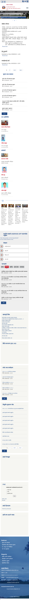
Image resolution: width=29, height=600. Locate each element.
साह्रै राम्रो (9, 489)
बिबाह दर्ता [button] (7, 255)
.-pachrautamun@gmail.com (12, 580)
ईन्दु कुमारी (4, 51)
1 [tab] (12, 20)
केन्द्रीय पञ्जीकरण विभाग (6, 320)
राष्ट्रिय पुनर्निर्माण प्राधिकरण (7, 330)
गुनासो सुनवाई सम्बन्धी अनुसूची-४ (7, 420)
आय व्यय (16, 267)
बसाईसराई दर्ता (5, 61)
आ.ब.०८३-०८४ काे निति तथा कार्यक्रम (9, 371)
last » (21, 70)
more (4, 113)
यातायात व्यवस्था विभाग (6, 321)
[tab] (14, 246)
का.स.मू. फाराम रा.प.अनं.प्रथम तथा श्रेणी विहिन (10, 444)
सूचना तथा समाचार (6, 542)
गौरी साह (3, 175)
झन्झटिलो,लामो (9, 493)
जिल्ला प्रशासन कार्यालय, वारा (7, 338)
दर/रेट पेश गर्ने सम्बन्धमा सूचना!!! (7, 377)
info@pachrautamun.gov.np (13, 582)
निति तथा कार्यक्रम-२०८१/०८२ (7, 387)
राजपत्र (22, 267)
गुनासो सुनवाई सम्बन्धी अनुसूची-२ (7, 428)
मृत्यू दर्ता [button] (6, 250)
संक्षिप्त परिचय (5, 24)
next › (14, 70)
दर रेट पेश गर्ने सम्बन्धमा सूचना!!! (20, 11)
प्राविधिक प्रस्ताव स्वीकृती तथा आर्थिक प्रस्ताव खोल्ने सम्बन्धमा (14, 271)
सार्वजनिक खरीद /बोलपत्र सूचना (8, 544)
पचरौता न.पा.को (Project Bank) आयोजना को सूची (12, 297)
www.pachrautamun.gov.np (12, 577)
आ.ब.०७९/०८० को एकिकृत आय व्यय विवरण (9, 393)
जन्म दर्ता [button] (6, 259)
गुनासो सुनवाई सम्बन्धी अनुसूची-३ (7, 424)
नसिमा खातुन (4, 143)
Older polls (4, 498)
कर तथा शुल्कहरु (5, 549)
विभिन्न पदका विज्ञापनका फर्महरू (7, 432)
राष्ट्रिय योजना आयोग (5, 326)
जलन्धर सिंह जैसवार (5, 127)
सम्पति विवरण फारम (5, 436)
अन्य (3, 302)
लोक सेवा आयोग (4, 323)
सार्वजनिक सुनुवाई (5, 560)
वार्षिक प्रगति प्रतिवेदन (6, 556)
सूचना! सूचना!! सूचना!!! (7, 108)
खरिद (11, 267)
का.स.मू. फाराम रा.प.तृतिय (6, 440)
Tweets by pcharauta (6, 508)
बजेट (2, 267)
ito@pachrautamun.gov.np (7, 586)
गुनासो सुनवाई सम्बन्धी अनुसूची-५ (7, 416)
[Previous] (1, 17)
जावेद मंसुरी (3, 190)
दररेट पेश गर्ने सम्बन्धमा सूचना (8, 11)
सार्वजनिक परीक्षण (5, 563)
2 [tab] (14, 20)
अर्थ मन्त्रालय (4, 332)
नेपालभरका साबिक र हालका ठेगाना (7, 333)
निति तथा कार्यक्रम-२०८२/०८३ (7, 382)
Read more (5, 46)
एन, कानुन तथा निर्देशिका (7, 546)
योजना (7, 267)
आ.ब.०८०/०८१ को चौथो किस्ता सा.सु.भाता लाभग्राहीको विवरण (13, 408)
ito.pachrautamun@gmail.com (13, 588)
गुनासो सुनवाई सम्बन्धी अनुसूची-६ (7, 412)
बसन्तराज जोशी (4, 158)
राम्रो (8, 491)
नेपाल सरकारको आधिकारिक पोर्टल (7, 324)
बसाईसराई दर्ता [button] (7, 246)
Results (3, 500)
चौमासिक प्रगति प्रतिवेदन (7, 558)
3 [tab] (16, 20)
